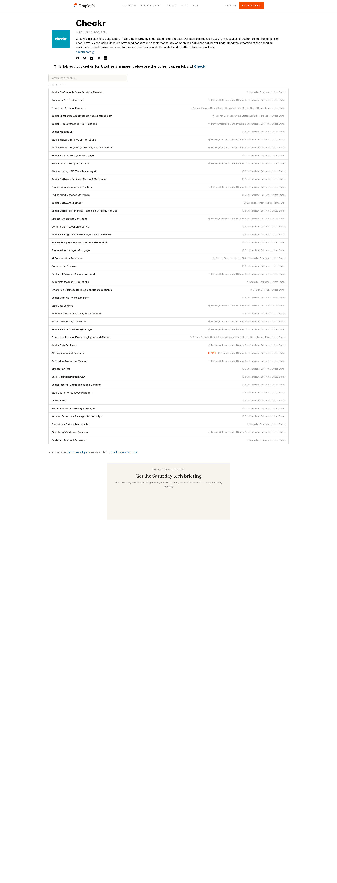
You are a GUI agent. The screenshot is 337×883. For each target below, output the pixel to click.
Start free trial (252, 5)
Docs (196, 5)
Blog (184, 5)
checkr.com (83, 52)
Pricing (171, 5)
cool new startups (124, 452)
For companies (151, 5)
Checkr (200, 66)
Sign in (230, 5)
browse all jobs (79, 452)
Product (127, 5)
